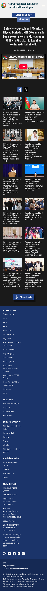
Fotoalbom (7, 389)
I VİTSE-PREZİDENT (23, 15)
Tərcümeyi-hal (8, 412)
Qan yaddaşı (8, 358)
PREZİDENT (8, 399)
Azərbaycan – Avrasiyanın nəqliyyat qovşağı (11, 369)
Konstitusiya (8, 331)
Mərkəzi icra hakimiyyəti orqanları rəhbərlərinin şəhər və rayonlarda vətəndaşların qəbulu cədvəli (12, 540)
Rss (23, 553)
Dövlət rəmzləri (8, 335)
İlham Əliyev (26, 7)
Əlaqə (5, 477)
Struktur (6, 469)
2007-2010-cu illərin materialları (15, 568)
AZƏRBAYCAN (9, 310)
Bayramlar (7, 339)
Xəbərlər (6, 437)
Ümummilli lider (9, 314)
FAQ (4, 563)
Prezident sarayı (9, 473)
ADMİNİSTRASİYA (11, 458)
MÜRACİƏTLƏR (9, 484)
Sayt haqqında (9, 566)
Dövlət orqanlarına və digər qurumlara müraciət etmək (11, 528)
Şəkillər (5, 441)
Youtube (9, 553)
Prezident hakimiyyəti (11, 404)
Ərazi (5, 323)
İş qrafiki (6, 408)
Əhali (5, 326)
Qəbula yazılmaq (9, 521)
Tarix (5, 318)
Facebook (14, 553)
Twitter (19, 553)
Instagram (4, 553)
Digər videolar (26, 297)
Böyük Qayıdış (8, 354)
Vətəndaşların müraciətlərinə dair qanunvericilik (10, 502)
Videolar (23, 19)
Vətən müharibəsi (9, 350)
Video (5, 393)
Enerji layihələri (8, 362)
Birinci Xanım (8, 416)
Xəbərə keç (31, 50)
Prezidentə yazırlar (10, 495)
